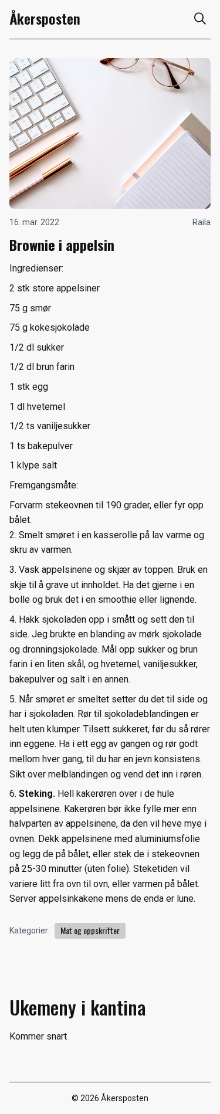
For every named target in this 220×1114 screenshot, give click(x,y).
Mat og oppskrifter (90, 930)
